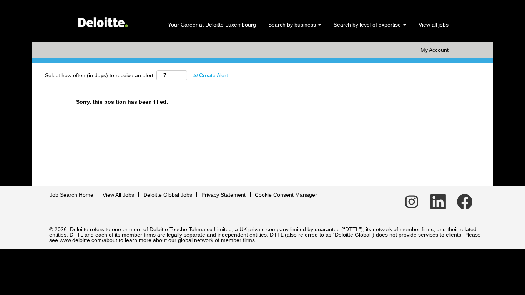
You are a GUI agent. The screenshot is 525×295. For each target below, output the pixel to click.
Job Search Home (71, 195)
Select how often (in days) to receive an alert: (100, 75)
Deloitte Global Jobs (167, 195)
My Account (434, 50)
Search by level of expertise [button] (368, 25)
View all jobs (434, 25)
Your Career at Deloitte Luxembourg (212, 25)
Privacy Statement (223, 195)
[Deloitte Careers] (102, 20)
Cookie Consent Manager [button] (286, 195)
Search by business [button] (292, 25)
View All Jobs (118, 195)
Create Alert (213, 75)
